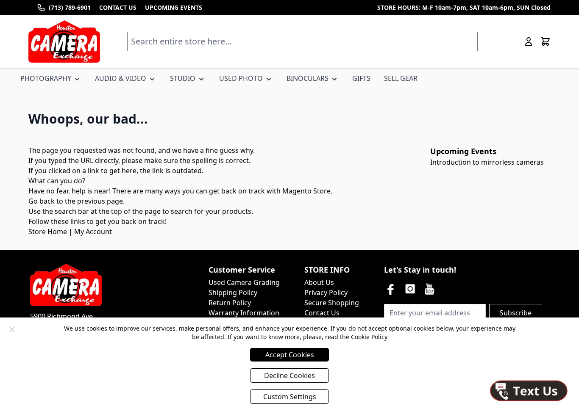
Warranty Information (244, 312)
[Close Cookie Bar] (12, 329)
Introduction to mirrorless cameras (487, 162)
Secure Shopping (331, 302)
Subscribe (516, 312)
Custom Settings (289, 396)
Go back (41, 201)
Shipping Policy (233, 292)
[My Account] (528, 41)
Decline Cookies (289, 375)
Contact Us (322, 312)
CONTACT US (117, 7)
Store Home (47, 231)
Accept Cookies (289, 354)
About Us (319, 282)
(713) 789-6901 (70, 7)
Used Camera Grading (244, 282)
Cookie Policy (369, 337)
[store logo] (64, 41)
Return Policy (230, 302)
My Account (93, 231)
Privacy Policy (326, 292)
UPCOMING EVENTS (173, 7)
